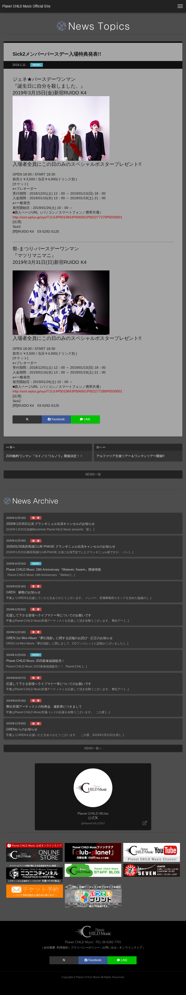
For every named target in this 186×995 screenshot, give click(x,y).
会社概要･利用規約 (56, 947)
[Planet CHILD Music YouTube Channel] (151, 852)
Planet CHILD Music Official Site (26, 6)
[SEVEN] (151, 870)
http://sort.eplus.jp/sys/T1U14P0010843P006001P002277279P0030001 (67, 217)
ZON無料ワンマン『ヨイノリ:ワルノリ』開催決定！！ (44, 452)
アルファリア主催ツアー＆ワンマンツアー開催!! (130, 452)
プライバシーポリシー (85, 947)
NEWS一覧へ (93, 748)
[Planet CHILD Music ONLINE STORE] (34, 852)
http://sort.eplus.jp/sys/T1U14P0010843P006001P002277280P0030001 (67, 391)
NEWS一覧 (93, 474)
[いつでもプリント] (93, 896)
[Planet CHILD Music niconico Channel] (34, 873)
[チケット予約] (34, 891)
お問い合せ (109, 947)
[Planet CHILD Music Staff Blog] (93, 870)
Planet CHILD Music (88, 977)
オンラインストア (130, 947)
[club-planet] (93, 852)
